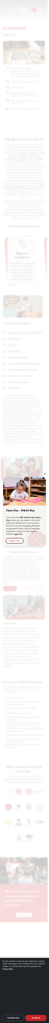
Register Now (14, 541)
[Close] (44, 473)
